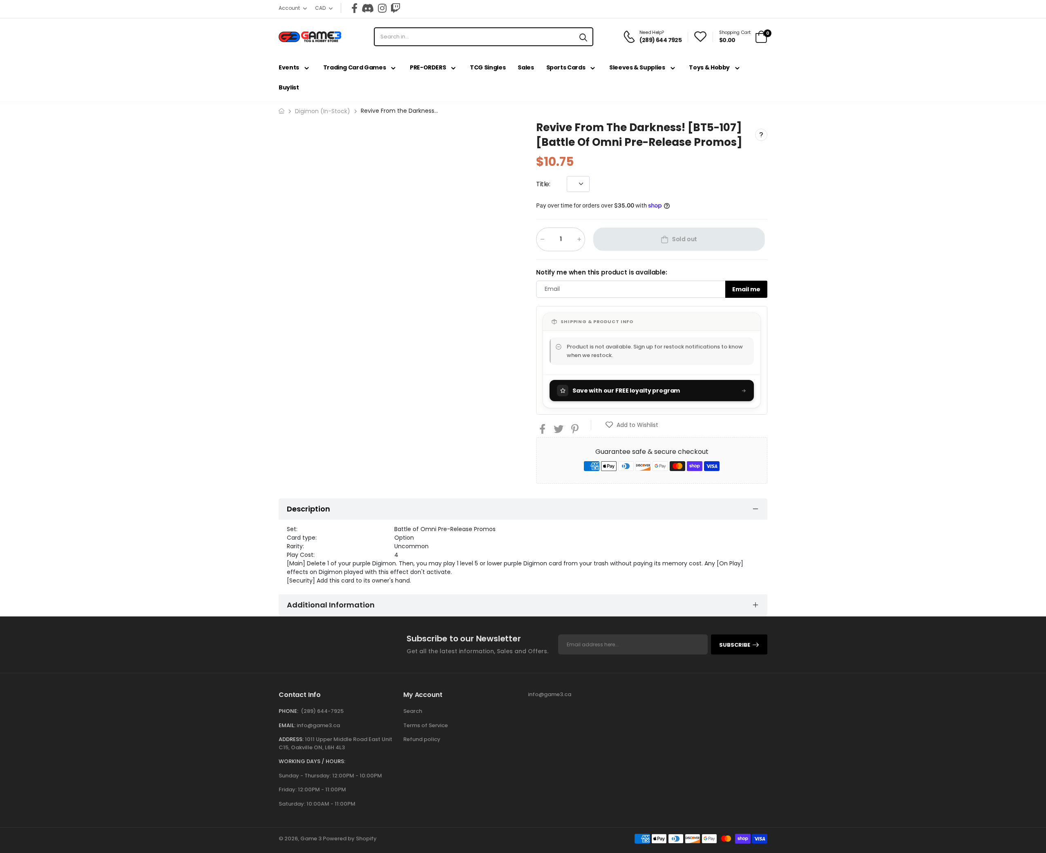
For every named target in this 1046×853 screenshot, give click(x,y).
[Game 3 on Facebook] (354, 8)
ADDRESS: (291, 739)
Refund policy (421, 739)
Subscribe (734, 645)
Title (543, 183)
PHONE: (288, 711)
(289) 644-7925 (322, 711)
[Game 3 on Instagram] (382, 8)
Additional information (331, 605)
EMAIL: (287, 725)
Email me (746, 289)
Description (308, 509)
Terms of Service (425, 725)
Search (412, 711)
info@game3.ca (318, 725)
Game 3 (311, 838)
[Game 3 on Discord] (368, 8)
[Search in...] (583, 36)
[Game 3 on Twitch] (395, 8)
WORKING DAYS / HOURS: (312, 761)
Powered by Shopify (350, 838)
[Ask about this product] (761, 135)
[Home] (281, 111)
